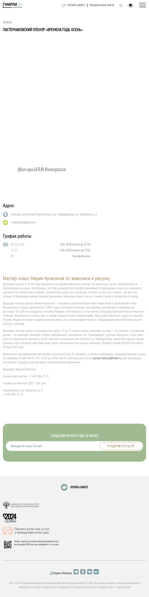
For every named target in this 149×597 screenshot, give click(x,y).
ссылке (55, 544)
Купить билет (76, 5)
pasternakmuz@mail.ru (107, 358)
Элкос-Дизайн (124, 587)
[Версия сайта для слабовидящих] (130, 5)
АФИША (7, 22)
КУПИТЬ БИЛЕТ (79, 487)
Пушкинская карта (101, 5)
